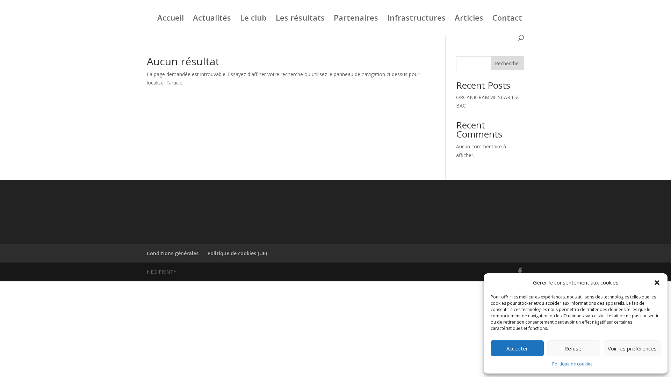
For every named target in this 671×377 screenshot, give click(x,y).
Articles (469, 19)
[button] (657, 282)
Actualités (212, 19)
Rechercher (507, 63)
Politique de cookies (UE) (237, 253)
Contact (507, 19)
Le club (253, 19)
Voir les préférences (632, 348)
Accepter (517, 348)
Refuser (574, 348)
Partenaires (356, 19)
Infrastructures (416, 19)
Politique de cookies (572, 364)
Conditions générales (173, 253)
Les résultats (300, 19)
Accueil (170, 19)
